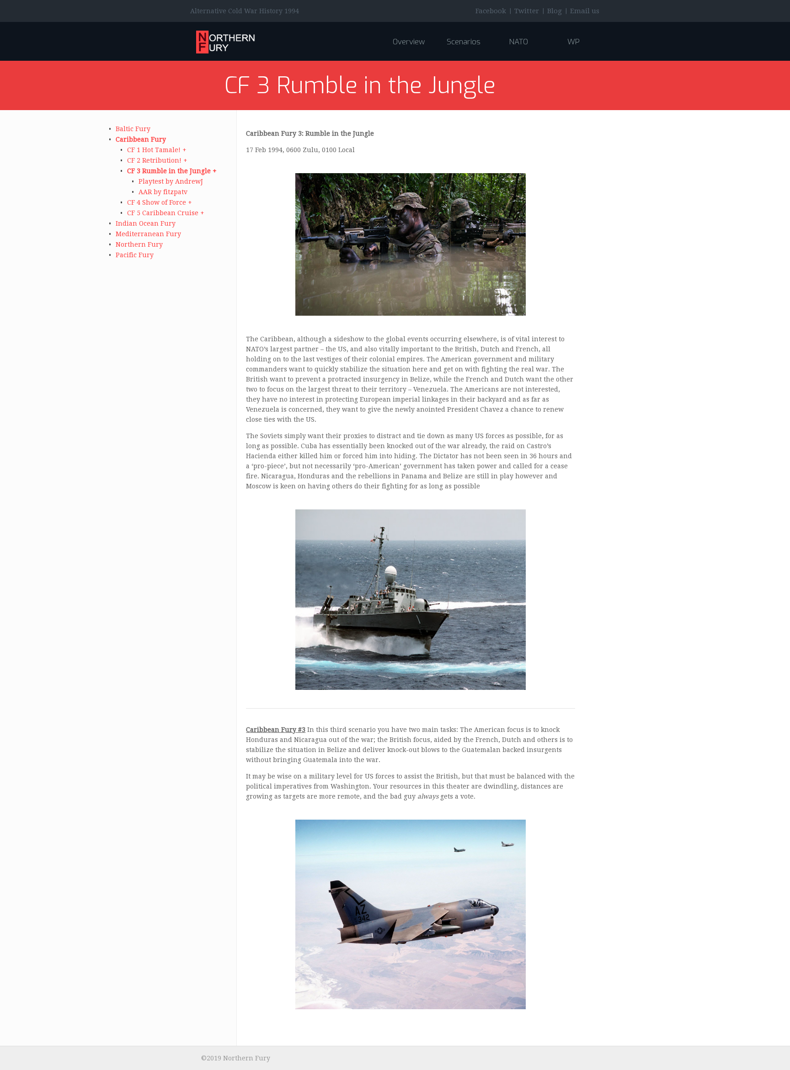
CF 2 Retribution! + (157, 160)
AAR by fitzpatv (163, 192)
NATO (518, 42)
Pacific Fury (135, 255)
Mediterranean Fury (148, 234)
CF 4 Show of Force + (159, 202)
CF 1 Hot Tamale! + (157, 150)
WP (573, 42)
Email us (584, 11)
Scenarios (463, 42)
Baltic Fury (133, 128)
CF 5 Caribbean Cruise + (165, 213)
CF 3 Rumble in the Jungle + (172, 171)
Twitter (526, 11)
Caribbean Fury (141, 139)
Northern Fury (139, 244)
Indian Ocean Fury (146, 223)
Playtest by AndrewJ (171, 181)
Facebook (490, 11)
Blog (554, 11)
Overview (409, 42)
